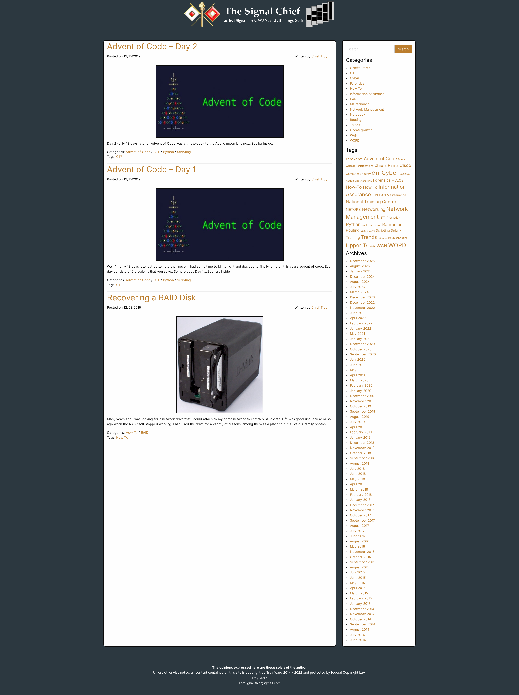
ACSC (349, 159)
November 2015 (362, 552)
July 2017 (357, 531)
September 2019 (362, 411)
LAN (353, 99)
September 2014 (362, 624)
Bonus (401, 159)
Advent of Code (138, 152)
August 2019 (359, 417)
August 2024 (360, 282)
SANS (372, 231)
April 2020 (358, 375)
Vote (372, 246)
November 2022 (362, 308)
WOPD (355, 140)
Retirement (393, 224)
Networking (373, 209)
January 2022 (360, 328)
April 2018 (358, 484)
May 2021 (357, 333)
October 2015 (360, 557)
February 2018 (361, 495)
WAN (353, 135)
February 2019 (361, 432)
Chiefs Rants (386, 165)
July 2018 (357, 469)
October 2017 (360, 515)
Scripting (184, 152)
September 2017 (362, 520)
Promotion (393, 217)
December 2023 (362, 297)
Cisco (405, 165)
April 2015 (358, 588)
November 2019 (362, 401)
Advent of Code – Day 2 (152, 46)
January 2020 (360, 391)
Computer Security (358, 173)
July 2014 (357, 635)
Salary (364, 230)
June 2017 (358, 536)
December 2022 (362, 302)
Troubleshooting (398, 237)
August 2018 (359, 463)
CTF (156, 152)
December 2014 (362, 609)
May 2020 (358, 370)
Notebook (357, 114)
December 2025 (362, 261)
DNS (369, 181)
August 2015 (359, 567)
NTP (383, 217)
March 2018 (359, 489)
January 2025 (360, 271)
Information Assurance (367, 94)
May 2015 (357, 583)
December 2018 (362, 443)
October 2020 (361, 349)
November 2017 (362, 510)
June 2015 (358, 578)
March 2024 (359, 292)
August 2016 (359, 541)
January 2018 (360, 500)
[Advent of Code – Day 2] (219, 101)
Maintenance (359, 104)
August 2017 (359, 526)
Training (353, 237)
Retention (375, 225)
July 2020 (357, 359)
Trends (355, 125)
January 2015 (360, 603)
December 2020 (362, 344)
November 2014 (362, 614)
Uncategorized (361, 130)
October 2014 (360, 619)
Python (168, 152)
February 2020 (361, 385)
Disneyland (360, 181)
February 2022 (361, 323)
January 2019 (360, 437)
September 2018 (362, 458)
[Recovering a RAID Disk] (219, 364)
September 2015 (362, 562)
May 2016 (357, 546)
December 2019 (362, 396)
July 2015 (357, 572)
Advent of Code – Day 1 (151, 169)
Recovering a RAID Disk (151, 297)
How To (132, 432)
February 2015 (361, 598)
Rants (365, 225)
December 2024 (362, 276)
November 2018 (362, 448)
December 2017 (362, 505)
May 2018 (357, 479)
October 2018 (360, 453)
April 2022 (358, 318)
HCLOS (398, 180)
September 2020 (363, 354)
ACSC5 (358, 159)
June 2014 (358, 640)
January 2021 (360, 339)
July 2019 (357, 422)
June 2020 (358, 365)
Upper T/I (357, 245)
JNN (375, 195)
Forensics (357, 83)
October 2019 (360, 406)
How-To (354, 187)
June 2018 (358, 474)
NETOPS (353, 209)
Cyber (354, 78)
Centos (351, 166)
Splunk (396, 230)
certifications (365, 165)
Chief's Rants (360, 68)
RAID (144, 432)
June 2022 (358, 313)
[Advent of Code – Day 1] (219, 224)
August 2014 (359, 629)
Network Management (367, 109)
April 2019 (358, 427)
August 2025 (360, 266)
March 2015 (359, 593)
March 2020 (359, 380)
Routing (356, 120)
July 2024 (357, 287)
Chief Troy (319, 56)
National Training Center (371, 201)
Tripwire (382, 238)
